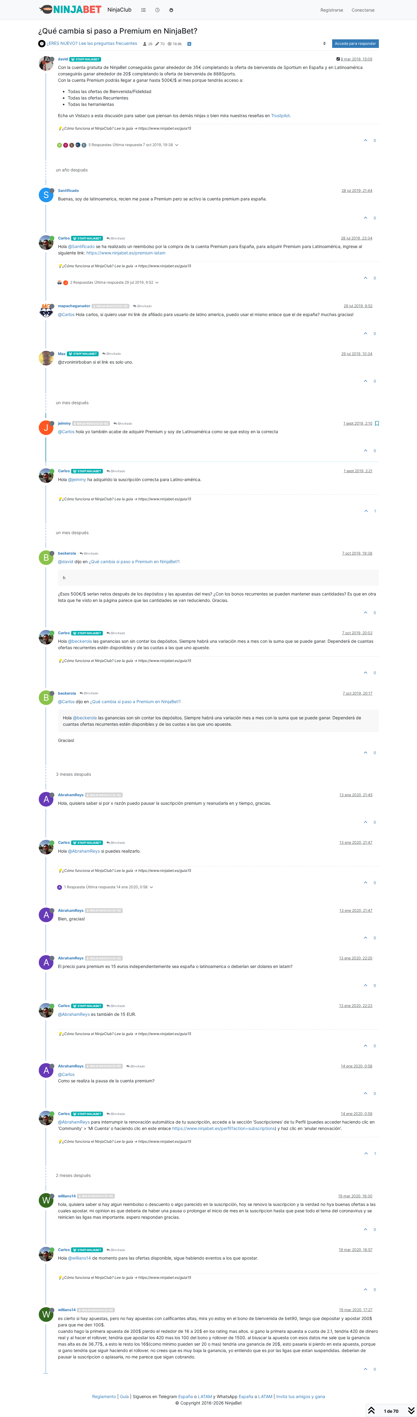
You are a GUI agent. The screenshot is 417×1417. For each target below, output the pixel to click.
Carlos (64, 238)
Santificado (68, 190)
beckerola (67, 553)
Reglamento (104, 1396)
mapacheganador (74, 306)
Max (62, 353)
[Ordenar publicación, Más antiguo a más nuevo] (325, 43)
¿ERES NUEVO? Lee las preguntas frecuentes (92, 43)
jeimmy (64, 423)
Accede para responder (355, 43)
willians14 (67, 1196)
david (63, 59)
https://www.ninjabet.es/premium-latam (125, 252)
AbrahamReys (71, 795)
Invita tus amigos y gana (300, 1396)
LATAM (205, 1396)
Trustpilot (280, 115)
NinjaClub (119, 9)
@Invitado (117, 238)
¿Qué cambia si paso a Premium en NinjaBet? (134, 561)
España (185, 1396)
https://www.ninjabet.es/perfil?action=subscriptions (223, 1128)
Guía (124, 1396)
